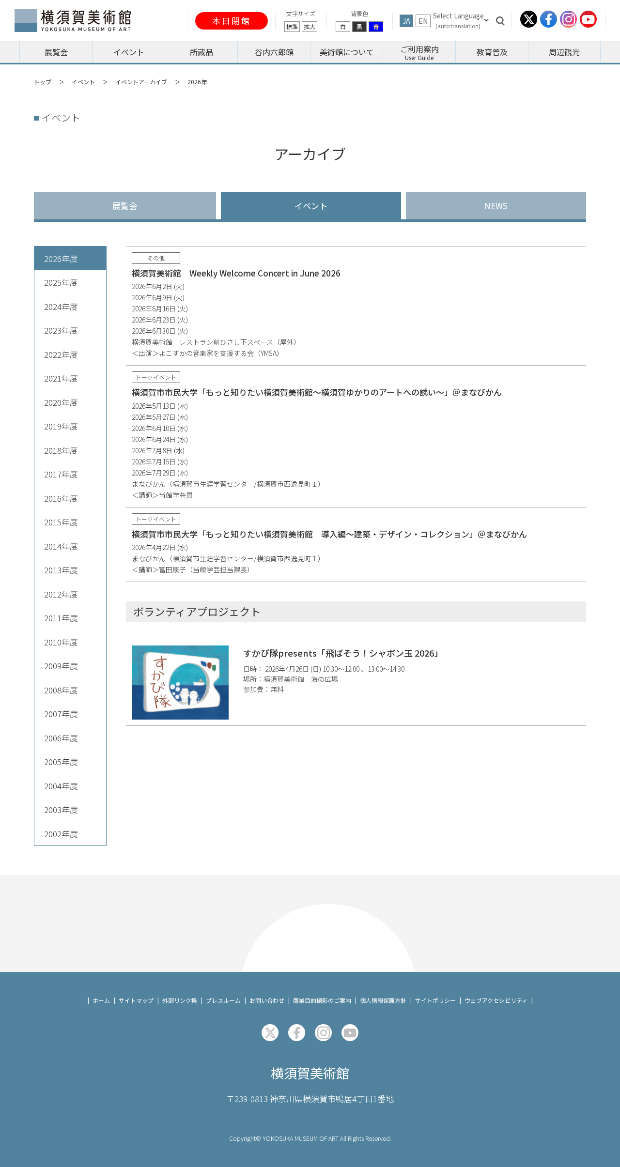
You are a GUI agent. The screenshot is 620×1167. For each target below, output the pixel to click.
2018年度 (61, 450)
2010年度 (61, 642)
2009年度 (61, 666)
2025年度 (61, 282)
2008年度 (61, 690)
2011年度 (61, 618)
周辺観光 (564, 52)
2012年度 (61, 594)
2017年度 (61, 474)
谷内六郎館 (274, 52)
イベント (310, 206)
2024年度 (61, 306)
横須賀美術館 (310, 1072)
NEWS (496, 206)
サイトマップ (136, 1000)
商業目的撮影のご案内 (322, 1000)
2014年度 (61, 546)
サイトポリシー (435, 1000)
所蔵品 (201, 52)
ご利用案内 (419, 49)
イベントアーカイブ (141, 81)
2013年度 (61, 570)
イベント (128, 52)
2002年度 (61, 834)
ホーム (101, 1000)
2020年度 (61, 402)
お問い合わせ (266, 1000)
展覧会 (56, 52)
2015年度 (61, 522)
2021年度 (61, 378)
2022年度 (61, 354)
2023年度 (61, 330)
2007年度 (61, 713)
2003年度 (61, 809)
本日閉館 (231, 21)
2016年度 (61, 498)
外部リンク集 (179, 1000)
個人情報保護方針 (383, 1000)
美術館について (347, 52)
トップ (42, 81)
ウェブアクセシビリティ (496, 1000)
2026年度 (61, 258)
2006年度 (61, 738)
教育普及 (492, 52)
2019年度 (61, 426)
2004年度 (61, 786)
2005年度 (61, 761)
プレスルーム (223, 1000)
